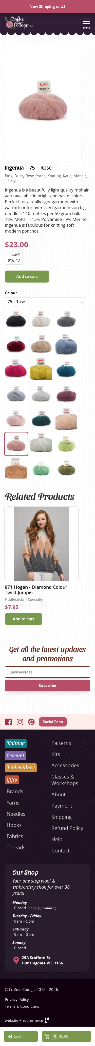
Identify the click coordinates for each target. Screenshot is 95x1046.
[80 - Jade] (41, 468)
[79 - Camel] (16, 468)
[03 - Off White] (41, 319)
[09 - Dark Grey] (66, 319)
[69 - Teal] (41, 418)
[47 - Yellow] (41, 369)
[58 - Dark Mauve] (66, 394)
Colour (11, 293)
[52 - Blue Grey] (16, 394)
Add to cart (27, 276)
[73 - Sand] (66, 418)
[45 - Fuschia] (16, 369)
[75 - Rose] (16, 443)
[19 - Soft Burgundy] (16, 344)
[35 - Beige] (41, 344)
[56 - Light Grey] (41, 394)
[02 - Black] (16, 319)
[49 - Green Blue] (66, 369)
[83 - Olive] (66, 468)
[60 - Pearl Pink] (16, 418)
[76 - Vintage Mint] (41, 443)
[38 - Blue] (66, 344)
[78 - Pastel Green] (66, 443)
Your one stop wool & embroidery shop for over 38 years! (41, 887)
